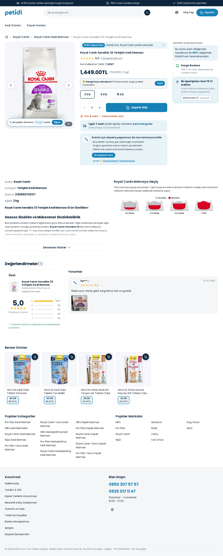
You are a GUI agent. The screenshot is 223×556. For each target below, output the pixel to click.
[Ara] (147, 12)
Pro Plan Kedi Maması (17, 422)
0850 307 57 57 (124, 484)
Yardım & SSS (13, 490)
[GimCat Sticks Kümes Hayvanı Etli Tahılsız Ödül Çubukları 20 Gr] (133, 369)
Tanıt (160, 83)
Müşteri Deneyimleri (17, 534)
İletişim (9, 528)
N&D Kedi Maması (15, 440)
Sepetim (209, 12)
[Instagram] (112, 509)
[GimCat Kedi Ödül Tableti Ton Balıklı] (59, 369)
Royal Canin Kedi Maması (51, 37)
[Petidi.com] (13, 12)
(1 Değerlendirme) (111, 58)
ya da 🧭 (114, 160)
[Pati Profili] (176, 12)
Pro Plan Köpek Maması (90, 428)
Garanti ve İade (15, 509)
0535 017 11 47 (122, 491)
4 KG (104, 94)
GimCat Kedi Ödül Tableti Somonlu (18, 391)
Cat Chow (157, 440)
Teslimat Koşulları (16, 515)
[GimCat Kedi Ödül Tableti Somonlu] (22, 369)
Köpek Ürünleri (36, 25)
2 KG (87, 94)
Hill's (118, 422)
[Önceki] (10, 85)
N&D (118, 440)
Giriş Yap (188, 12)
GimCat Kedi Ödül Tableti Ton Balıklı (55, 391)
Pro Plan (120, 428)
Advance (156, 422)
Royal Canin (21, 37)
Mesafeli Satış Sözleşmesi (21, 502)
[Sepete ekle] (35, 357)
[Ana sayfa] (6, 37)
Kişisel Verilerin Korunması (21, 496)
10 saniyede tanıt (103, 155)
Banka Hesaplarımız (17, 521)
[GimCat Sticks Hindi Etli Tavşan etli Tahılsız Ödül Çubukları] (96, 369)
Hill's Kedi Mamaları (16, 428)
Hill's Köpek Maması (87, 422)
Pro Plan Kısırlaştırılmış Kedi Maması (53, 443)
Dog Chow (193, 422)
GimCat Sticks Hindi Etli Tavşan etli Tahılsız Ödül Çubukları (95, 391)
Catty (154, 434)
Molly (154, 428)
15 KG (120, 94)
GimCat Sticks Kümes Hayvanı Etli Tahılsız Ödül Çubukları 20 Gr (132, 391)
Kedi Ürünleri (13, 25)
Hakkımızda (12, 483)
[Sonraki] (68, 85)
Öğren (57, 122)
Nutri (189, 428)
